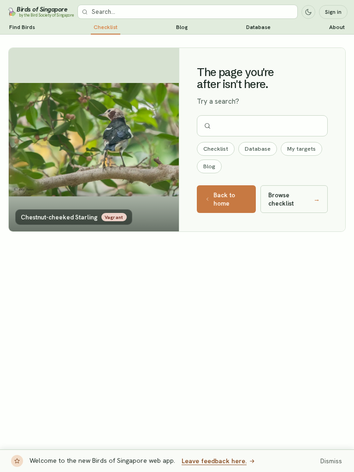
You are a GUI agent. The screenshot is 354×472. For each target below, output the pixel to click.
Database (258, 27)
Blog (182, 27)
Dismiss (331, 461)
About (337, 27)
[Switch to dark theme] (308, 12)
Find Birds (22, 27)
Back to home (224, 199)
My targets (301, 149)
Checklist (106, 27)
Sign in (333, 12)
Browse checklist (294, 199)
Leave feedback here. (214, 461)
